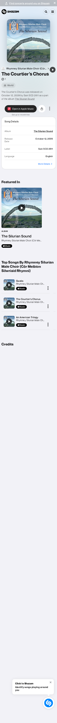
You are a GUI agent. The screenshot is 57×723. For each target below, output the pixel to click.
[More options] (49, 109)
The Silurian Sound (24, 98)
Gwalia (19, 280)
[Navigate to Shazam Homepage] (10, 11)
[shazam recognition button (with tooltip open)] (48, 703)
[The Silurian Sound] (21, 218)
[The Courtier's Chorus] (53, 70)
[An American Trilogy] (9, 321)
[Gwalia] (9, 285)
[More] (48, 288)
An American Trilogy (27, 317)
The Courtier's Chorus (28, 299)
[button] (55, 2)
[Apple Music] (6, 246)
